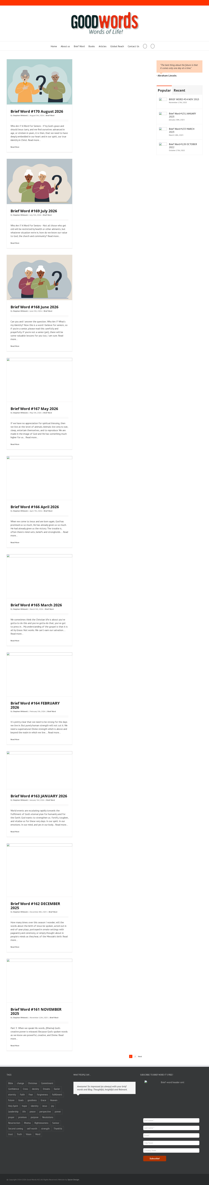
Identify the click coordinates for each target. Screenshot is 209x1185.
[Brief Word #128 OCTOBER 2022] (163, 144)
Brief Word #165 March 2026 (36, 604)
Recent (179, 90)
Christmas (32, 1083)
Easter (57, 1088)
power (58, 1111)
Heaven (53, 1100)
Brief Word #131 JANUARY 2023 (182, 115)
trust (10, 1134)
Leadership (13, 1111)
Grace (43, 1100)
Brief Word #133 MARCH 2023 (181, 130)
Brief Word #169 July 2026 (34, 210)
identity (34, 1105)
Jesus (44, 1105)
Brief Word (50, 115)
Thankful (58, 1128)
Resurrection (14, 1122)
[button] (153, 46)
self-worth (32, 1128)
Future (11, 1100)
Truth (19, 1134)
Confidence (13, 1088)
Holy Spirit (13, 1105)
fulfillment (57, 1094)
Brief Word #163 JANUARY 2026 (39, 795)
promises (22, 1117)
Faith (22, 1094)
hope (24, 1105)
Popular (164, 90)
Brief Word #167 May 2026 (34, 408)
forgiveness (42, 1094)
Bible (10, 1083)
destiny (35, 1088)
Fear (31, 1094)
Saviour (55, 1122)
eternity (12, 1094)
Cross (25, 1088)
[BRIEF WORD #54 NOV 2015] (163, 99)
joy (52, 1105)
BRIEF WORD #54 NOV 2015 (184, 99)
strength (45, 1128)
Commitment (47, 1083)
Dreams (46, 1088)
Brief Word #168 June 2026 (34, 306)
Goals (21, 1100)
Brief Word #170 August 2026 (37, 111)
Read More (15, 147)
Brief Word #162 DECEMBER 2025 (35, 905)
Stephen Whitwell (20, 115)
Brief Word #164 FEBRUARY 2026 (35, 705)
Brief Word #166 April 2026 (35, 506)
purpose (34, 1117)
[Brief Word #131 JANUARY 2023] (163, 113)
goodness (32, 1100)
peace (32, 1111)
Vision (28, 1134)
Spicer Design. (74, 1179)
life (24, 1111)
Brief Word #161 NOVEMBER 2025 (36, 1011)
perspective (45, 1111)
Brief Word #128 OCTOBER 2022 (183, 146)
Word (37, 1134)
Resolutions (47, 1117)
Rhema (27, 1122)
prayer (11, 1117)
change (20, 1083)
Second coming (15, 1128)
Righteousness (41, 1122)
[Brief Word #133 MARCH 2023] (163, 128)
